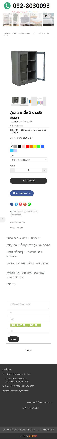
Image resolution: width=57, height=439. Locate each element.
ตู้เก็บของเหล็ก (25, 33)
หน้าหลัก (7, 33)
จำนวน (12, 166)
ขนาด (12, 155)
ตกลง (13, 339)
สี (10, 143)
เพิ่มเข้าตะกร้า (29, 180)
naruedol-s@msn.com (19, 390)
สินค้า (15, 33)
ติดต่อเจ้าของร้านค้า (22, 193)
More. (29, 350)
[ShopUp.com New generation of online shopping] (33, 435)
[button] (47, 46)
